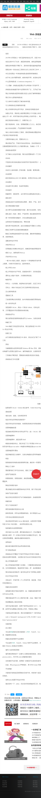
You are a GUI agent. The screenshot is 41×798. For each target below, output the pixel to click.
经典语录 (35, 723)
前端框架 (29, 15)
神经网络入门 (36, 737)
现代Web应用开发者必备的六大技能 (16, 758)
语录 (21, 1)
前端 (5, 1)
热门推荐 (17, 723)
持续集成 (19, 694)
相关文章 (8, 723)
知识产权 (4, 784)
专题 (18, 1)
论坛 (34, 1)
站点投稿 (4, 786)
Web (12, 694)
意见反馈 (4, 783)
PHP (13, 21)
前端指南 (20, 781)
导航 (31, 1)
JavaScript (14, 19)
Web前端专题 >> (32, 767)
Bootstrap (26, 19)
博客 (37, 1)
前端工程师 (17, 27)
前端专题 (20, 786)
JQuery (6, 21)
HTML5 (4, 19)
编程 (8, 1)
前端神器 (20, 784)
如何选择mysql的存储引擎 (15, 741)
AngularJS (26, 21)
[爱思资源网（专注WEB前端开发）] (11, 7)
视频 (24, 1)
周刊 (14, 1)
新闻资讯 (26, 723)
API (10, 21)
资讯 (11, 1)
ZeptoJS (32, 21)
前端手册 (20, 783)
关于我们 (4, 781)
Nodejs (32, 19)
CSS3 (8, 19)
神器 (27, 1)
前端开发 (9, 15)
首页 (1, 1)
